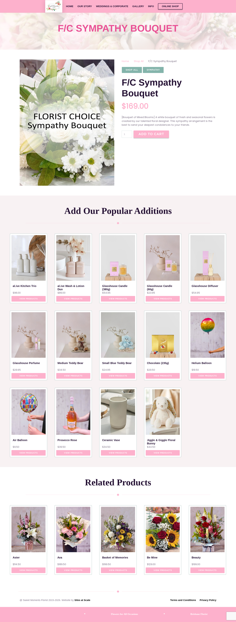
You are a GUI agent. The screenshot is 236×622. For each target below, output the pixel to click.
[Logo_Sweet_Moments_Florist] (53, 6)
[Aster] (28, 529)
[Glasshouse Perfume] (28, 335)
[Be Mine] (163, 529)
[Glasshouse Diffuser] (207, 258)
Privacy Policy (208, 600)
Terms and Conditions (183, 600)
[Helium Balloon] (207, 335)
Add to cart (151, 134)
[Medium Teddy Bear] (73, 335)
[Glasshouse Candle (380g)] (118, 258)
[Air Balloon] (28, 412)
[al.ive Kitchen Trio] (28, 258)
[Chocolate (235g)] (163, 335)
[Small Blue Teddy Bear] (118, 335)
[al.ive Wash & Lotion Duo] (73, 258)
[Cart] (188, 6)
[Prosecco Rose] (73, 412)
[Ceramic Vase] (118, 412)
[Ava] (73, 529)
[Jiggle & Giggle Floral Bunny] (163, 412)
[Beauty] (207, 529)
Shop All (139, 61)
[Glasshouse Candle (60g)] (163, 258)
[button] (156, 6)
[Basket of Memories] (118, 529)
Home (125, 61)
